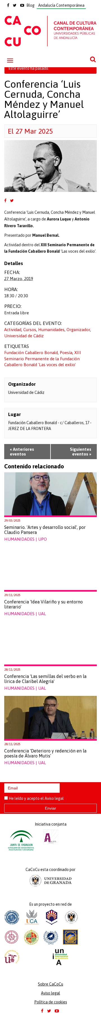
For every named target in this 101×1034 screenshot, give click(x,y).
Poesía (66, 352)
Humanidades (51, 329)
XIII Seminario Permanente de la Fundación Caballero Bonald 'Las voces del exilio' (42, 358)
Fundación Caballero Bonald (31, 352)
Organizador (78, 329)
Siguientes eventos (80, 451)
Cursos (29, 329)
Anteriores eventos (22, 451)
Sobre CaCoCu (50, 984)
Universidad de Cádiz (24, 335)
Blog (30, 5)
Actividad (12, 329)
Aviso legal (54, 798)
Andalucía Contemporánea (61, 5)
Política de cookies (50, 1002)
